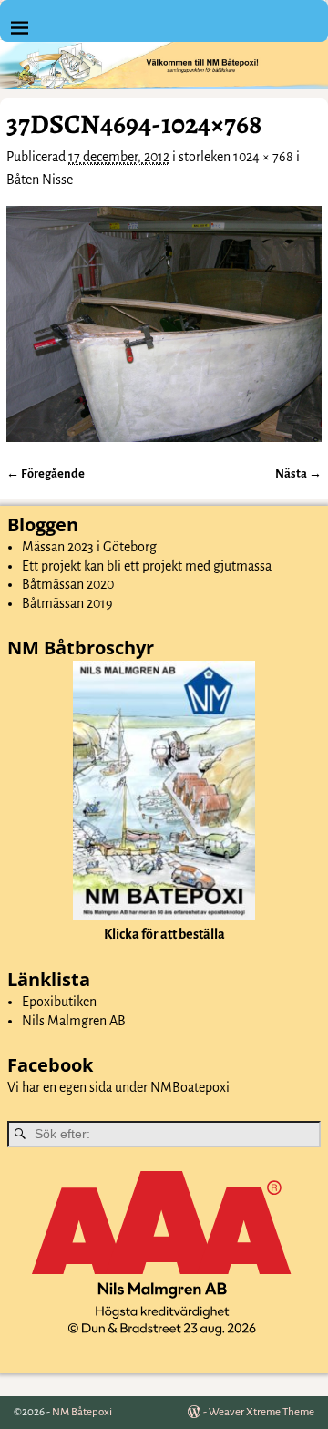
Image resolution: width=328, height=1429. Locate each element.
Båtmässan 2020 (68, 584)
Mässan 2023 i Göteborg (89, 547)
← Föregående (45, 473)
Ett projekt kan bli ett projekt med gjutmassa (147, 566)
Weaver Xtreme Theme (261, 1412)
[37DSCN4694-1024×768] (164, 324)
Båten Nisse (39, 179)
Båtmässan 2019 (67, 603)
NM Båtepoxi (82, 1412)
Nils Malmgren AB (74, 1020)
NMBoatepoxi (190, 1087)
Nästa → (298, 473)
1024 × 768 (263, 156)
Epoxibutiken (59, 1001)
